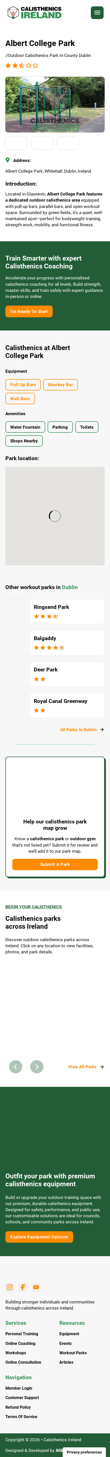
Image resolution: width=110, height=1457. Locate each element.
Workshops (15, 1353)
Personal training (21, 1334)
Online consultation (23, 1362)
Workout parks (73, 1353)
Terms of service (21, 1417)
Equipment (69, 1334)
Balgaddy (45, 638)
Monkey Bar (60, 384)
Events (65, 1343)
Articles (66, 1362)
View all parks (82, 1066)
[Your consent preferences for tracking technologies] (84, 1452)
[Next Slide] (36, 1066)
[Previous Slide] (15, 1066)
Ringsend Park (51, 607)
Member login (18, 1388)
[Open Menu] (97, 12)
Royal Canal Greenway (60, 701)
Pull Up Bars (23, 384)
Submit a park (55, 864)
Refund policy (18, 1407)
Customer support (22, 1397)
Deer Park (46, 670)
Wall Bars (20, 398)
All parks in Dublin (78, 729)
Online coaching (20, 1343)
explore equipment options (39, 1236)
